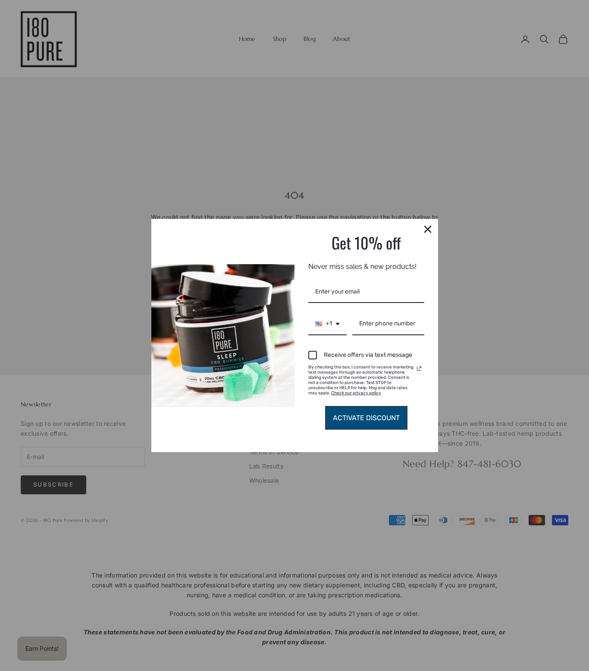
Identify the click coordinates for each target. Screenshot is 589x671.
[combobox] (327, 324)
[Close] (427, 229)
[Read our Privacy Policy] (419, 368)
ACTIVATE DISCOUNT (366, 418)
